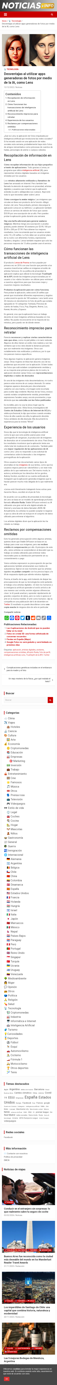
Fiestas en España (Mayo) (19, 639)
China (35, 1093)
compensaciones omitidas (15, 652)
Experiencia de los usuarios (21, 120)
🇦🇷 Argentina (14, 863)
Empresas (19, 1098)
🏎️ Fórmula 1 (14, 1059)
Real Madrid (9, 1115)
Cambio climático (23, 1093)
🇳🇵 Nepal (12, 931)
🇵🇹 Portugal (14, 948)
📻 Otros (9, 991)
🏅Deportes (11, 1038)
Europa (18, 1103)
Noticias (19, 87)
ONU (30, 1112)
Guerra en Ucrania (10, 1106)
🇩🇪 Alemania (14, 859)
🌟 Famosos (14, 782)
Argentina (14, 1089)
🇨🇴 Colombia (14, 880)
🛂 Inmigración (13, 850)
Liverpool (12, 1109)
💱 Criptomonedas (18, 1012)
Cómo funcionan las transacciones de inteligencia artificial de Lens (22, 107)
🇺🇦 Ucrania (13, 965)
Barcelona (39, 1089)
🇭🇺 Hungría (13, 906)
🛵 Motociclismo (17, 1063)
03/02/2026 (9, 1215)
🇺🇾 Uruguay (13, 970)
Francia (39, 1103)
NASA (7, 1112)
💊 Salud (9, 1004)
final (33, 1103)
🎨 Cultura (10, 735)
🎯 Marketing (17, 761)
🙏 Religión (10, 999)
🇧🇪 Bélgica (13, 867)
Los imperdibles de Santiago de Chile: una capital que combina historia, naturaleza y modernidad (27, 1310)
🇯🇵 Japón (12, 918)
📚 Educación (15, 752)
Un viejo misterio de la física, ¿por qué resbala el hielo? (29, 680)
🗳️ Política (10, 995)
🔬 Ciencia (10, 731)
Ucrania (15, 1118)
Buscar (50, 700)
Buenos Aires (8, 1093)
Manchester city (22, 1109)
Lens (23, 655)
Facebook (26, 1103)
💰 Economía (12, 744)
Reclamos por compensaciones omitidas (23, 125)
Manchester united (36, 1109)
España (31, 1097)
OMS (25, 1112)
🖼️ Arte (11, 739)
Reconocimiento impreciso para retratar (23, 115)
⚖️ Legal (12, 812)
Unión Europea (44, 1118)
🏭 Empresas (14, 756)
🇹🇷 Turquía (13, 961)
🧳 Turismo (10, 1029)
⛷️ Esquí (12, 1046)
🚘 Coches (13, 816)
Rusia (41, 1115)
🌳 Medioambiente (15, 978)
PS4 (51, 1112)
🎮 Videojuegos (16, 803)
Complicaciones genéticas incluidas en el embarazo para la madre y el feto (29, 669)
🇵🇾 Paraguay (14, 940)
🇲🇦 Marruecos (15, 923)
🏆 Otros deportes (17, 1068)
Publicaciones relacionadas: (24, 130)
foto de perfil (44, 652)
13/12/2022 (9, 87)
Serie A (46, 1115)
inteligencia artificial (30, 170)
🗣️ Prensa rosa (16, 795)
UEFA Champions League (28, 1118)
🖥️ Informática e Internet (21, 1021)
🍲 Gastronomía (13, 837)
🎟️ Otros (12, 790)
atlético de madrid (27, 1090)
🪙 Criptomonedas (18, 748)
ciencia (41, 1093)
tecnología (7, 1118)
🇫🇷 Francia (13, 897)
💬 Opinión (10, 987)
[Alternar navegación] (5, 14)
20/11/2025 (9, 1317)
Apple (6, 1090)
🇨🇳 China (12, 876)
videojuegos (10, 1121)
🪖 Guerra (10, 846)
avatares (40, 650)
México (46, 1109)
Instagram (21, 1106)
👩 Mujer (9, 982)
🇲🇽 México (13, 927)
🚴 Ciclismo (14, 1055)
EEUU (11, 1097)
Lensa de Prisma (21, 262)
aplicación (17, 650)
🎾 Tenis (12, 1072)
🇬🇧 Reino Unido (16, 952)
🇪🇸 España (13, 889)
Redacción (20, 1266)
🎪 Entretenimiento (15, 773)
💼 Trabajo (13, 769)
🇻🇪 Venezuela (15, 974)
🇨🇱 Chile (11, 871)
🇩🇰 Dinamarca (15, 884)
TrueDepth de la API (34, 655)
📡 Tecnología (11, 69)
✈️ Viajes (9, 722)
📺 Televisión (15, 799)
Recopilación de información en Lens (21, 99)
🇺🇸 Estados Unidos (18, 893)
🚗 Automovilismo (17, 1051)
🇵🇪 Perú (11, 944)
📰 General (10, 842)
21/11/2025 (9, 1266)
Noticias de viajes (14, 1169)
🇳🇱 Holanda (13, 901)
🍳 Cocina (13, 820)
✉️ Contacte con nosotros (16, 1153)
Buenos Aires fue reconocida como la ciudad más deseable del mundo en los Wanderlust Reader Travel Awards (28, 1259)
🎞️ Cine (11, 778)
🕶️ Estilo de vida (14, 807)
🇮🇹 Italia (11, 914)
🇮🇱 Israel (12, 910)
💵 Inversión (14, 765)
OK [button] (7, 1379)
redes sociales (21, 1115)
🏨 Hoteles (13, 726)
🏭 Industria (14, 1016)
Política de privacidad (13, 1157)
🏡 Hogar (12, 825)
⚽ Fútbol (12, 1042)
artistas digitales (29, 650)
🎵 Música (13, 786)
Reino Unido (33, 1115)
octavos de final (16, 1112)
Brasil (47, 1090)
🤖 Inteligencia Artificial (21, 1025)
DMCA (6, 1160)
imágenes (23, 465)
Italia (42, 1106)
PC (34, 1112)
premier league (42, 1112)
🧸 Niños (12, 833)
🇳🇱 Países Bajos (16, 935)
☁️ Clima (9, 718)
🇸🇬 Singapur (14, 957)
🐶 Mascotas (14, 829)
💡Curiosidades (13, 1033)
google (47, 1103)
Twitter (7, 604)
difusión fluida (33, 652)
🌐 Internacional (13, 854)
